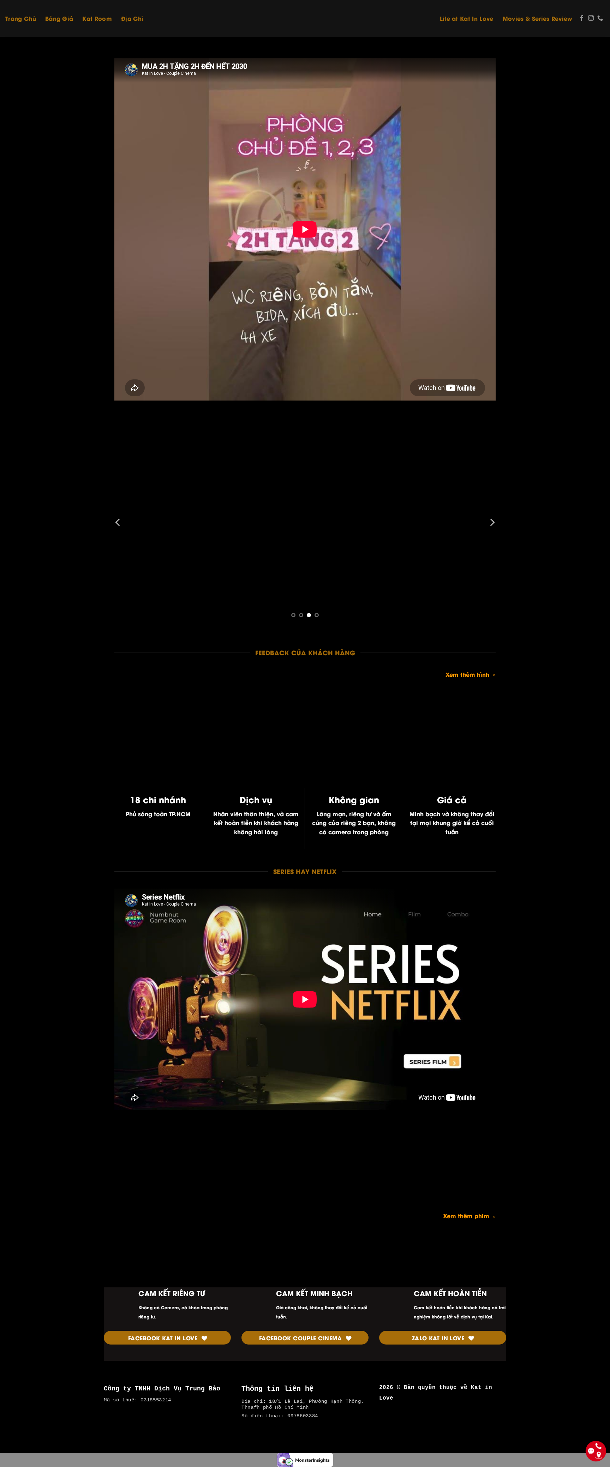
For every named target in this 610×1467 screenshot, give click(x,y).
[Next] (491, 522)
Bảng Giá (59, 18)
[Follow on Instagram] (591, 18)
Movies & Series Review (538, 18)
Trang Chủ (20, 18)
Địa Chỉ (132, 18)
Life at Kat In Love (467, 18)
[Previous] (118, 522)
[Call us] (600, 18)
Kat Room (97, 18)
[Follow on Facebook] (582, 18)
